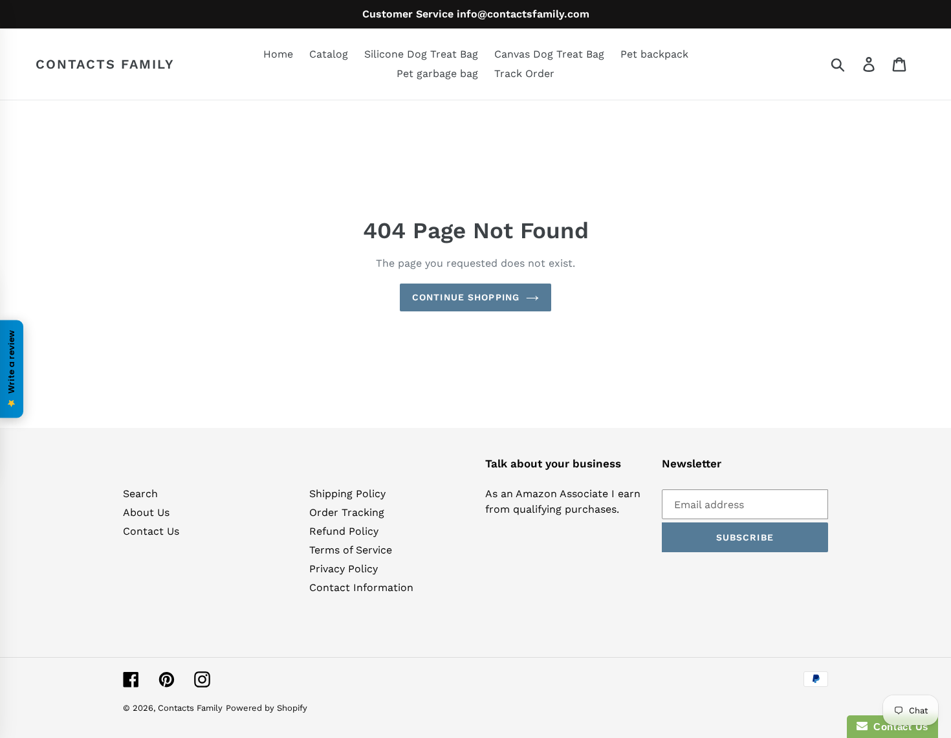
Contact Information (361, 587)
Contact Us (151, 531)
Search (140, 493)
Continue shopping (465, 297)
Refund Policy (343, 531)
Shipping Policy (347, 493)
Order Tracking (346, 512)
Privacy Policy (343, 569)
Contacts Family (105, 64)
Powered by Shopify (266, 708)
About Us (146, 512)
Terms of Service (350, 550)
